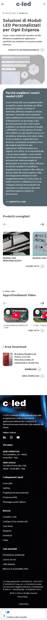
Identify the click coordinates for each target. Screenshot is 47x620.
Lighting (6, 488)
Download (7, 536)
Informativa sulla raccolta (15, 617)
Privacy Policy (22, 597)
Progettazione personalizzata (16, 493)
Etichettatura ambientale (13, 555)
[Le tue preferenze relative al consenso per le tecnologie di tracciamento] (4, 616)
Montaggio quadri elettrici (14, 502)
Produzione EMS (10, 497)
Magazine (7, 531)
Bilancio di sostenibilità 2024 (15, 569)
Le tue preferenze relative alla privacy (26, 612)
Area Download (30, 376)
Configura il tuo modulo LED (15, 522)
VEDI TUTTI (33, 330)
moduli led (23, 13)
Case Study (8, 526)
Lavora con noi (9, 560)
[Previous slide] (5, 224)
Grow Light (7, 483)
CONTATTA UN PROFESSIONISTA (23, 50)
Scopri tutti (32, 266)
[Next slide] (42, 224)
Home (7, 13)
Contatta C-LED (17, 202)
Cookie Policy (24, 604)
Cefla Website (9, 564)
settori (13, 13)
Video (5, 540)
